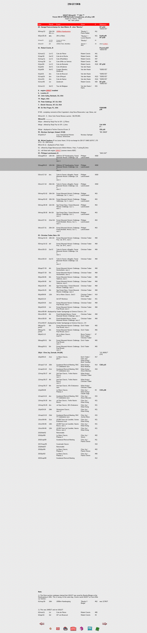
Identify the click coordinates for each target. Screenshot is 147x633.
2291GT (48, 90)
